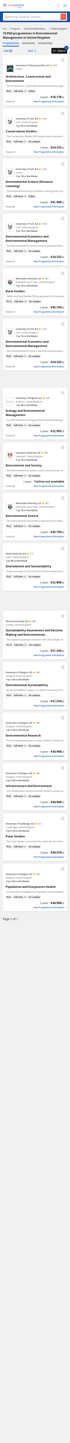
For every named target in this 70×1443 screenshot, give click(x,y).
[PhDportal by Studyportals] (14, 6)
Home (5, 28)
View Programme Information (49, 102)
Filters (61, 51)
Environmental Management (36, 28)
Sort (30, 50)
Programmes (16, 28)
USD (6, 50)
